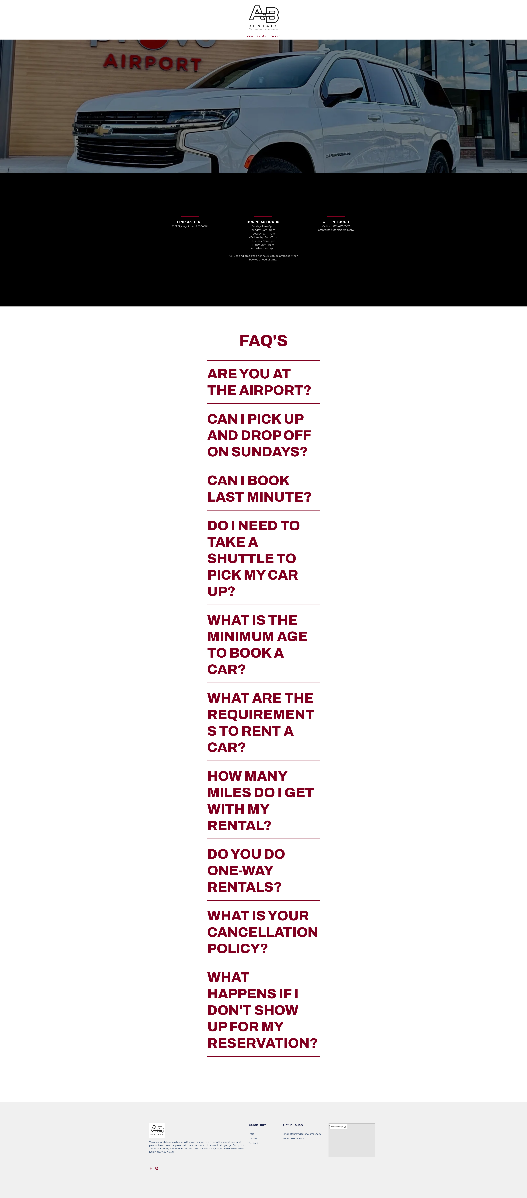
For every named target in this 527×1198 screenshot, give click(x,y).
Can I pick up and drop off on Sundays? (259, 435)
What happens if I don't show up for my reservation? (262, 1010)
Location (262, 36)
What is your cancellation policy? (262, 932)
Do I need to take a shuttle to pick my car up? (253, 558)
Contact (275, 36)
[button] (263, 382)
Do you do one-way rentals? (246, 871)
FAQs (250, 36)
